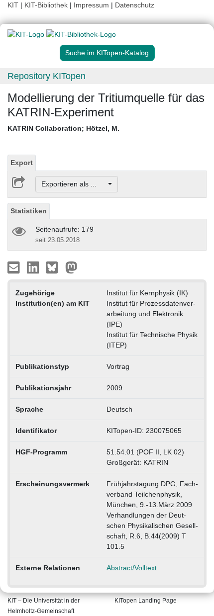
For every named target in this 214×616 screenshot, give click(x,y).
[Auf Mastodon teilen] (71, 267)
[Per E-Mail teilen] (14, 267)
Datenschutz (134, 5)
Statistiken (28, 211)
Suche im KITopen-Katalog (107, 53)
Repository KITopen (46, 76)
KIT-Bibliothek (47, 5)
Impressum (91, 5)
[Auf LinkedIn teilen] (34, 267)
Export (21, 163)
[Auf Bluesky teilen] (54, 267)
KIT (12, 5)
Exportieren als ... (74, 184)
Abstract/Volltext (132, 568)
